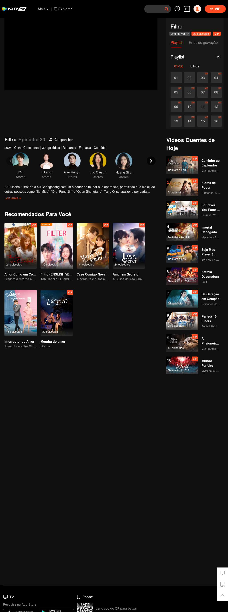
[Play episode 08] (216, 92)
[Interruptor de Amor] (20, 313)
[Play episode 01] (176, 77)
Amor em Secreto (125, 274)
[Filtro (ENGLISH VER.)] (57, 246)
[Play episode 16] (216, 121)
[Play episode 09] (176, 106)
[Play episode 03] (202, 77)
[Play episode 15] (202, 121)
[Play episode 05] (176, 92)
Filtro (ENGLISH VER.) (57, 274)
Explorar (65, 8)
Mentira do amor (53, 341)
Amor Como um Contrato (23, 274)
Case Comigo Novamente (96, 274)
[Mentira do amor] (57, 313)
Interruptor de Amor (19, 341)
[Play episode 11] (202, 106)
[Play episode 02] (189, 77)
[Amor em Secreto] (129, 246)
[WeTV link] (14, 8)
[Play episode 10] (189, 106)
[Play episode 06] (189, 92)
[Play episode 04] (216, 77)
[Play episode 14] (189, 121)
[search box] (166, 9)
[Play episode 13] (176, 121)
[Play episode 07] (202, 92)
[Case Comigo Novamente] (93, 246)
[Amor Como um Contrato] (20, 246)
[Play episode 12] (216, 106)
